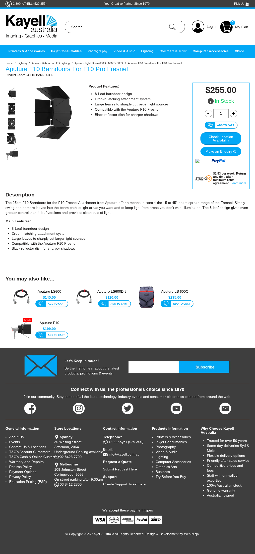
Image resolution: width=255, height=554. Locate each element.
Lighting (147, 51)
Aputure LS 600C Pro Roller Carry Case (174, 294)
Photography (98, 51)
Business (163, 472)
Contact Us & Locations (27, 447)
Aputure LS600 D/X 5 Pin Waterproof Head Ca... (49, 294)
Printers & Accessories (26, 51)
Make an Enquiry (218, 151)
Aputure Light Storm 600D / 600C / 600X (99, 63)
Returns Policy (20, 467)
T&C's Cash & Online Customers (31, 457)
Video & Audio (124, 51)
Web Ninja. (192, 534)
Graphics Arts (166, 467)
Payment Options (22, 472)
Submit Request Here (120, 469)
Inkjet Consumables (66, 51)
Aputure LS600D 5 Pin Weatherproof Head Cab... (112, 294)
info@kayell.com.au (124, 454)
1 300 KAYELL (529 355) (30, 3)
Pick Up (239, 3)
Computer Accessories (211, 51)
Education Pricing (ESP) (28, 482)
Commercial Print (173, 51)
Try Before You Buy (171, 477)
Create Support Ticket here (124, 484)
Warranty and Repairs (26, 462)
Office (239, 51)
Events (14, 442)
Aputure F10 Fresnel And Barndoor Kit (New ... (49, 325)
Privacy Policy (20, 477)
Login (211, 26)
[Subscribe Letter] (41, 365)
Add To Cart (52, 304)
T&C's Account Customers (29, 452)
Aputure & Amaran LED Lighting (51, 63)
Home (9, 63)
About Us (16, 437)
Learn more (238, 183)
